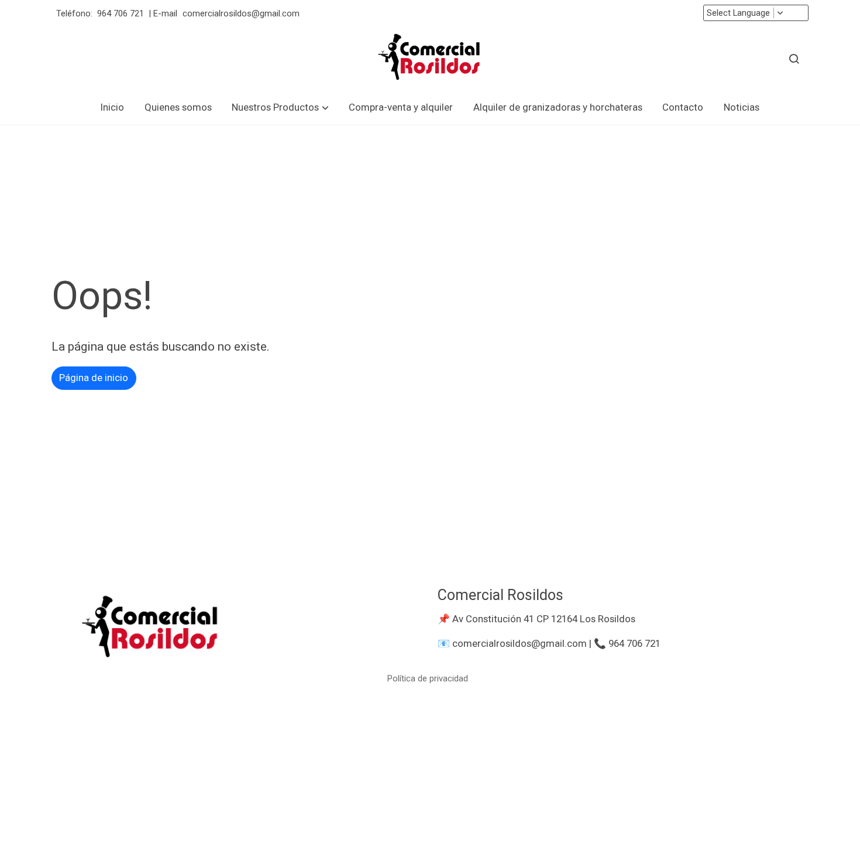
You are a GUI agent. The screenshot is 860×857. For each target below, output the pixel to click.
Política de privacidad (427, 678)
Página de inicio (93, 377)
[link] (430, 58)
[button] (280, 107)
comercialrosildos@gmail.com (242, 13)
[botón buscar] (794, 58)
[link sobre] (237, 629)
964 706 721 (120, 13)
